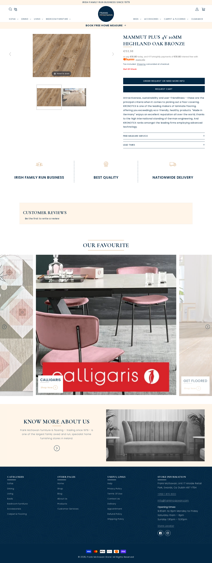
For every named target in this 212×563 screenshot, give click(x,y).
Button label (57, 448)
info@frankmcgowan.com (173, 500)
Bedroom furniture (17, 503)
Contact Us (113, 498)
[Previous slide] (10, 54)
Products (62, 503)
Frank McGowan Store (99, 557)
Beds (10, 498)
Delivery (111, 503)
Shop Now (47, 387)
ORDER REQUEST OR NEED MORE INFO (164, 80)
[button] (10, 9)
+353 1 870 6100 (167, 494)
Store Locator (166, 525)
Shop (60, 488)
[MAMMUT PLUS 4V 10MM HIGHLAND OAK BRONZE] (48, 97)
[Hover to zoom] (61, 55)
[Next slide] (113, 54)
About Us (62, 498)
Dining (10, 488)
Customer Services (68, 508)
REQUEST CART (163, 88)
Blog (59, 493)
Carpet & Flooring (17, 514)
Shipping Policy (115, 519)
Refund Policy (114, 514)
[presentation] (4, 327)
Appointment (114, 508)
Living (10, 493)
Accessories (14, 508)
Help (109, 483)
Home (60, 483)
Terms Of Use (114, 493)
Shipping (141, 64)
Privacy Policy (114, 488)
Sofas (10, 483)
